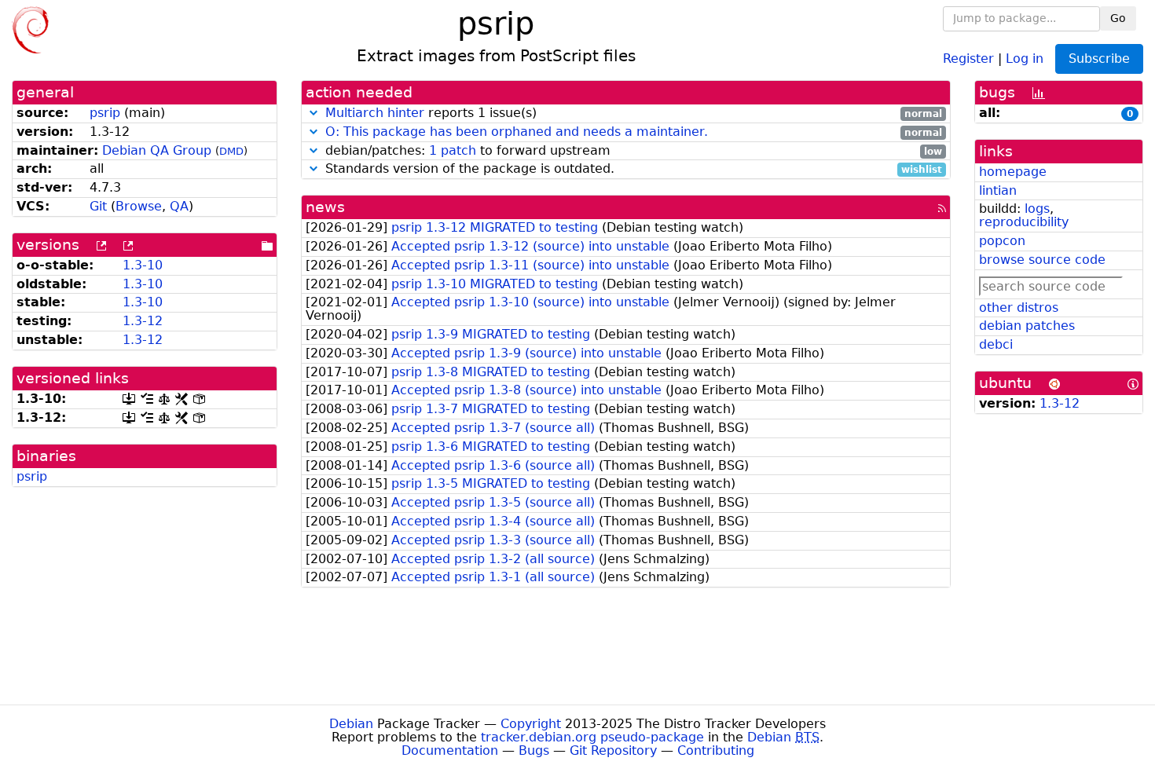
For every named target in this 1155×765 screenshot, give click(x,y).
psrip (105, 112)
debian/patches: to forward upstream (632, 151)
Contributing (715, 750)
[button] (313, 112)
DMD (231, 151)
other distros (1018, 307)
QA (179, 206)
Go (1118, 18)
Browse (139, 206)
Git (98, 206)
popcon (1002, 240)
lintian (998, 190)
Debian (351, 723)
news (325, 207)
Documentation (450, 750)
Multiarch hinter (374, 112)
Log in (1024, 57)
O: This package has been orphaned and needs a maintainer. (516, 131)
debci (996, 344)
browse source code (1042, 259)
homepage (1013, 171)
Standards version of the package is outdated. (632, 169)
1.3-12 (143, 320)
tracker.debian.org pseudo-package (592, 737)
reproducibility (1024, 221)
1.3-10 (143, 265)
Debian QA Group (156, 150)
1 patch (452, 150)
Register (968, 57)
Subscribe (1099, 58)
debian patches (1027, 325)
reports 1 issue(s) (634, 113)
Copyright (530, 723)
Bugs (534, 750)
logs (1037, 208)
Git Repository (613, 750)
